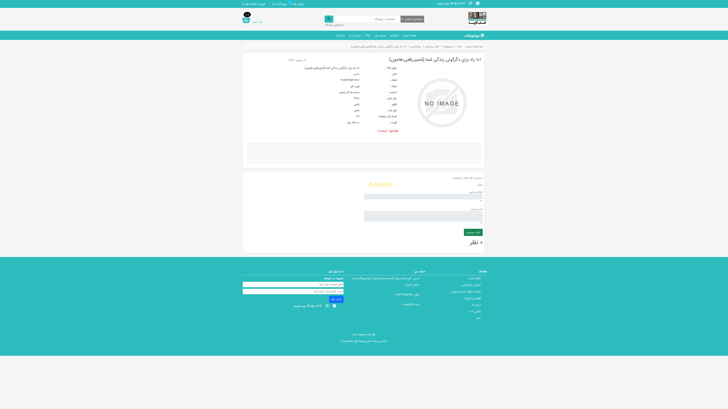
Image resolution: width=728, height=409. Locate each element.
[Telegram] (477, 3)
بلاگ (367, 35)
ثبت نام (336, 299)
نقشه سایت (474, 278)
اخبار (478, 318)
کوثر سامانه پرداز (349, 341)
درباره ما (340, 35)
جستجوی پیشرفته (334, 25)
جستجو (395, 35)
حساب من (380, 35)
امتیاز (480, 185)
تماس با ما (354, 35)
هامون (356, 74)
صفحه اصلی (409, 35)
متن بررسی (477, 209)
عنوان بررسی (476, 192)
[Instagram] (470, 3)
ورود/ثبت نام (279, 4)
